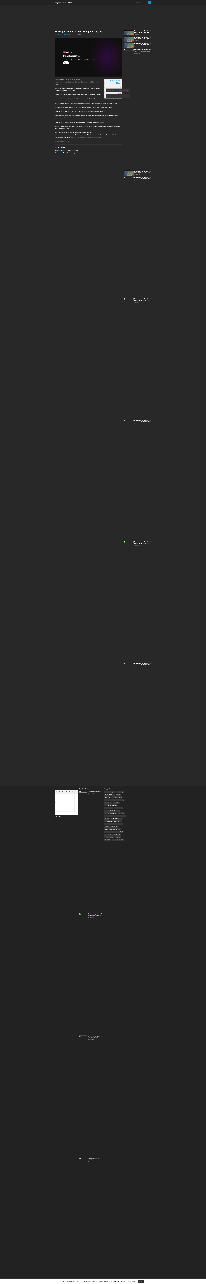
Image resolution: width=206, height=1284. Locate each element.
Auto (118, 794)
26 (66, 809)
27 (69, 809)
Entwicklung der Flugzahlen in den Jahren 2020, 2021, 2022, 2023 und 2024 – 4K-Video (142, 173)
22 (75, 806)
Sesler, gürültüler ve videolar (113, 823)
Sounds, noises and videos (112, 829)
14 (72, 802)
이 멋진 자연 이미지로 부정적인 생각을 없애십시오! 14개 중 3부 (95, 1037)
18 (62, 806)
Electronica (108, 808)
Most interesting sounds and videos (115, 815)
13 (69, 802)
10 (59, 802)
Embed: (119, 93)
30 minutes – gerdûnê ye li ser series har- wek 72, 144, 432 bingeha (95, 914)
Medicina (121, 813)
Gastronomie (118, 808)
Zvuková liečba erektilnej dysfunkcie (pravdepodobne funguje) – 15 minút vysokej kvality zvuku (95, 792)
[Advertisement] (103, 17)
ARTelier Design (109, 794)
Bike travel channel (110, 800)
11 (62, 802)
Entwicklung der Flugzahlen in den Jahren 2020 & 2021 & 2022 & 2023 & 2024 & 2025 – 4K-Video (142, 33)
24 (59, 809)
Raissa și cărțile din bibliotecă (113, 821)
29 (75, 809)
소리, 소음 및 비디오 (118, 839)
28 (72, 809)
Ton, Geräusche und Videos (62, 34)
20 (69, 806)
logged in (64, 150)
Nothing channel (116, 818)
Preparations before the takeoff (94, 1159)
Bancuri (107, 797)
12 (66, 802)
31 (59, 813)
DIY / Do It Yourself (111, 805)
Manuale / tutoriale (110, 813)
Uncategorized (109, 837)
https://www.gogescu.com (62, 141)
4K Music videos (109, 792)
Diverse (116, 802)
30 (56, 813)
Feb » (59, 816)
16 (56, 806)
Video (118, 837)
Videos (107, 839)
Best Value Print (117, 797)
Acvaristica (119, 792)
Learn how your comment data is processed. (89, 153)
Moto (107, 818)
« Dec (56, 816)
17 (59, 806)
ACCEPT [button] (141, 1281)
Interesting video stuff (112, 810)
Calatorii (121, 800)
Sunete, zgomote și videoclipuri (114, 831)
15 (75, 802)
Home (70, 2)
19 (66, 806)
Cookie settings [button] (132, 1281)
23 (56, 809)
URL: (120, 87)
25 (62, 809)
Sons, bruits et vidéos (111, 826)
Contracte (108, 802)
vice (71, 34)
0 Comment (85, 34)
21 (72, 806)
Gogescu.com (60, 3)
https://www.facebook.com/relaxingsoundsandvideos (86, 137)
